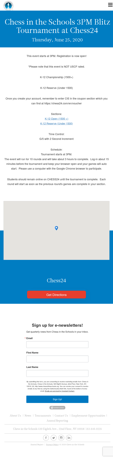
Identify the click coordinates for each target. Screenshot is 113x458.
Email (29, 338)
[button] (56, 228)
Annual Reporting (57, 420)
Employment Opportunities (88, 415)
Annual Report (36, 444)
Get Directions (56, 294)
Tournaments (43, 415)
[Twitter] (53, 438)
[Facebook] (46, 438)
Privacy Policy (52, 444)
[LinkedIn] (69, 438)
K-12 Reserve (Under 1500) (56, 123)
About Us (15, 415)
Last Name (32, 367)
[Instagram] (61, 438)
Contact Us (61, 415)
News (28, 415)
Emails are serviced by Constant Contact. (60, 391)
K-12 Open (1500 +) (56, 118)
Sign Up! (57, 399)
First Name (32, 352)
